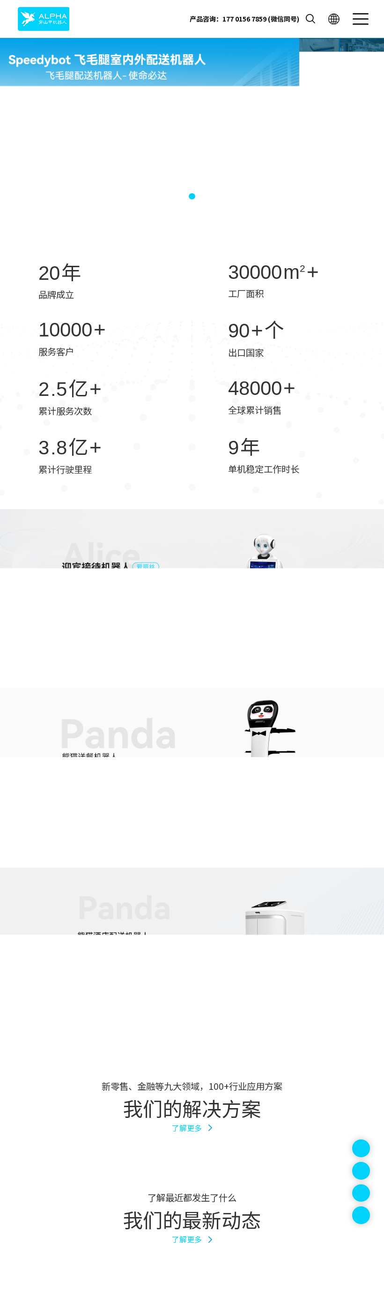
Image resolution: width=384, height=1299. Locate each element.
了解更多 (187, 1128)
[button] (176, 196)
